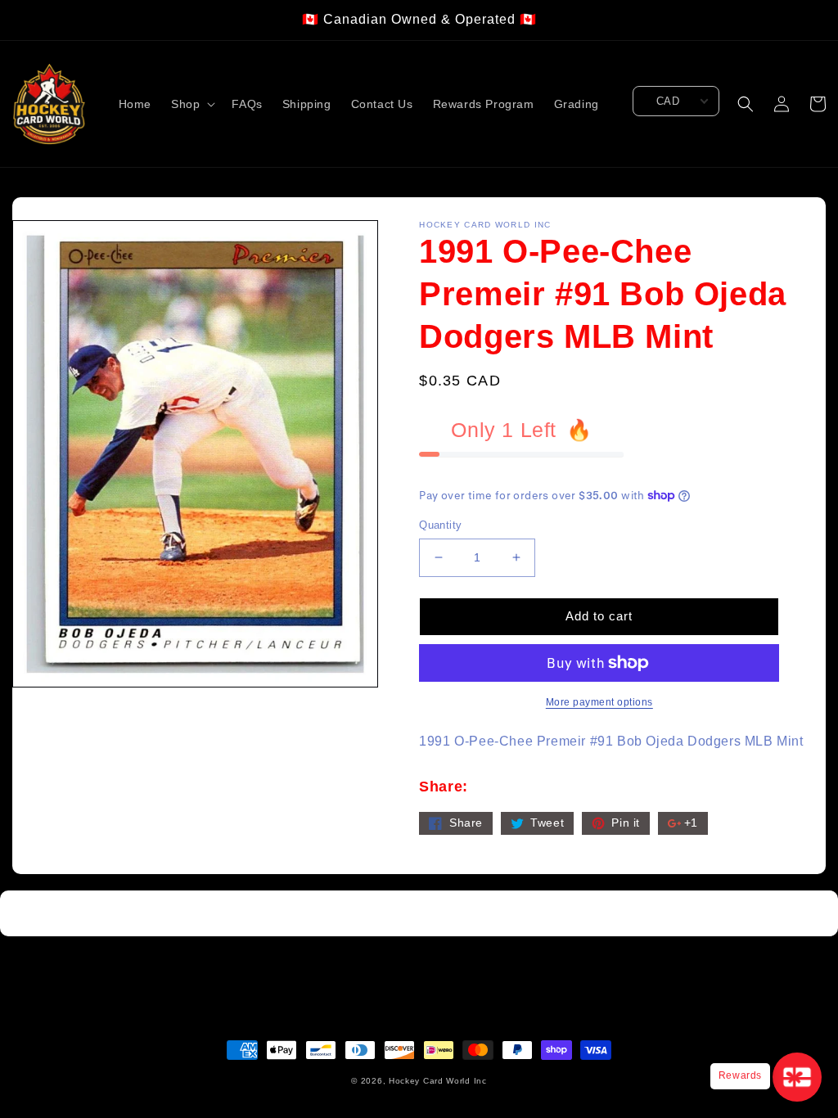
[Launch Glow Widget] (797, 1077)
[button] (191, 104)
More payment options (599, 702)
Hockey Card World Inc (438, 1080)
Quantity (440, 525)
